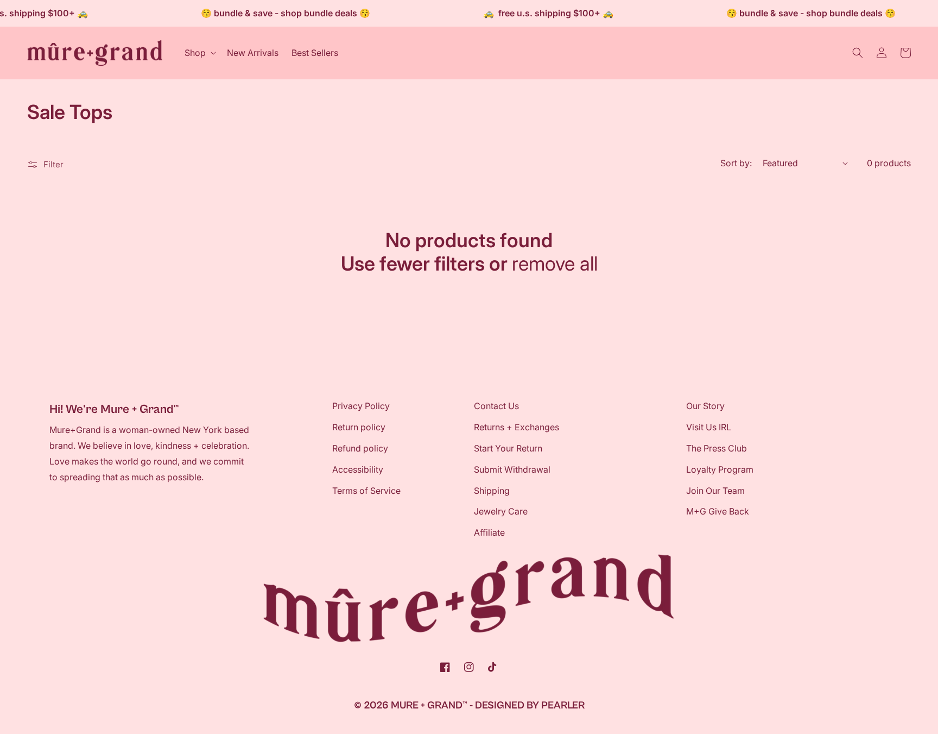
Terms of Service (366, 490)
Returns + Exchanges (516, 427)
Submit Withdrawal (512, 469)
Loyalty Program (719, 469)
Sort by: (736, 163)
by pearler (556, 705)
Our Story (705, 405)
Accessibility (357, 469)
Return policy (358, 427)
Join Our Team (715, 490)
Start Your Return (508, 448)
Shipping (492, 490)
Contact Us (496, 405)
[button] (199, 53)
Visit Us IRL (708, 427)
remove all (555, 263)
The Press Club (716, 448)
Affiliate (489, 532)
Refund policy (360, 448)
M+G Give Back (717, 511)
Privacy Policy (361, 405)
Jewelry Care (501, 511)
